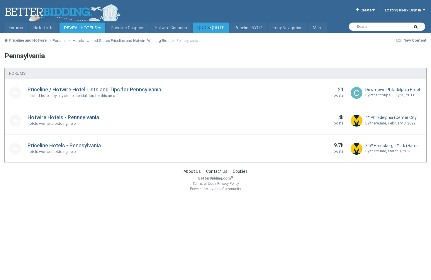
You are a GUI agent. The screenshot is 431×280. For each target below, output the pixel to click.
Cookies (240, 171)
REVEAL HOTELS (81, 27)
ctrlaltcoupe (380, 95)
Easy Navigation (288, 27)
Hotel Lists (43, 27)
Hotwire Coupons (171, 27)
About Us (192, 171)
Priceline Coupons (128, 27)
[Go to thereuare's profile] (356, 121)
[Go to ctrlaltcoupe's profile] (356, 93)
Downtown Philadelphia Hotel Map (397, 89)
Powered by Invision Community (215, 189)
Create (365, 10)
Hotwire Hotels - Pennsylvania (63, 117)
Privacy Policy (228, 184)
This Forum (392, 27)
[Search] (415, 27)
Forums (16, 27)
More (318, 27)
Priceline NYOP (248, 27)
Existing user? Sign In (404, 10)
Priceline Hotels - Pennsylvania (64, 145)
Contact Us (217, 171)
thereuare (378, 123)
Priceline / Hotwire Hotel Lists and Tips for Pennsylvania (94, 89)
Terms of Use (203, 184)
